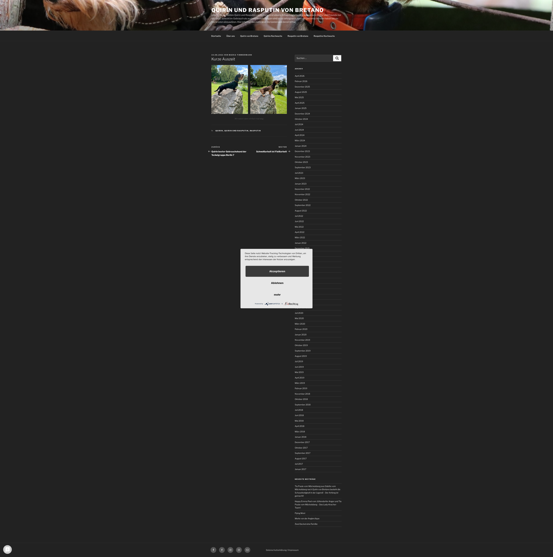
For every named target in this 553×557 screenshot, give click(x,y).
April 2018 (299, 426)
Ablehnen (277, 282)
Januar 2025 (300, 108)
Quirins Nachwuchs (273, 36)
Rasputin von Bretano (298, 36)
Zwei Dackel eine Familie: (306, 524)
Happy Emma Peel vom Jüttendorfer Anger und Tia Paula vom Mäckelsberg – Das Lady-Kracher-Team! (318, 504)
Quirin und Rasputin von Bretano (267, 10)
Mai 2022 (299, 227)
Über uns (230, 36)
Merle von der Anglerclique (307, 518)
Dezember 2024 (302, 113)
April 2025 (299, 103)
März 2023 (300, 178)
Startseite (216, 36)
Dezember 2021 (302, 248)
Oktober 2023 (301, 162)
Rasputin (255, 131)
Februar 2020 (301, 329)
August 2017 (301, 458)
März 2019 (300, 383)
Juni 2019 (299, 367)
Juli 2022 (299, 216)
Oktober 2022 (301, 200)
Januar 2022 (300, 243)
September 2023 (303, 167)
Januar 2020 (301, 334)
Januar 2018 (300, 437)
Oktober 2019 (301, 345)
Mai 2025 (299, 97)
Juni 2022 (299, 221)
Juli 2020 (299, 313)
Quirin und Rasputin (236, 131)
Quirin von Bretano (249, 36)
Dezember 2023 (302, 151)
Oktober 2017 (301, 447)
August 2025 (301, 92)
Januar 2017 (300, 469)
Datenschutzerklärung (276, 550)
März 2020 (300, 324)
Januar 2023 (300, 183)
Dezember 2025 (302, 86)
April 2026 (299, 76)
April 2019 (299, 377)
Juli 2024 (299, 124)
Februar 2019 (301, 388)
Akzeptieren (277, 271)
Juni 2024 (299, 130)
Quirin (219, 131)
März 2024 (300, 140)
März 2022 (300, 237)
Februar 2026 (301, 81)
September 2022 (302, 205)
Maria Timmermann (240, 55)
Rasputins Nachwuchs (324, 36)
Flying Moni (300, 513)
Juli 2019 (299, 361)
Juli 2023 (299, 173)
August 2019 (301, 356)
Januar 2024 (300, 146)
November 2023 (302, 156)
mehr (277, 294)
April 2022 (299, 232)
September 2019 (302, 350)
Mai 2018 (299, 421)
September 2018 (302, 404)
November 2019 (302, 340)
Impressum (293, 550)
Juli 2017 (299, 464)
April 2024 (299, 135)
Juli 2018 (299, 410)
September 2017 (302, 453)
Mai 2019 (299, 372)
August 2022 (301, 210)
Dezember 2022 (302, 189)
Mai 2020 (299, 318)
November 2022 (302, 194)
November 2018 (302, 394)
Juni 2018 (299, 415)
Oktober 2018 (301, 399)
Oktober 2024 (301, 119)
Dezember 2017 (302, 442)
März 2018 (300, 431)
